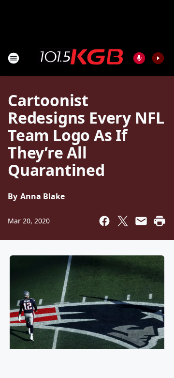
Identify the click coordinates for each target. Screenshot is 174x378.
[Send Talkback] (139, 58)
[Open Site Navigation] (13, 58)
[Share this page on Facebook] (104, 221)
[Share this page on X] (123, 221)
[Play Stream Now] (158, 58)
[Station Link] (80, 57)
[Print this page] (159, 221)
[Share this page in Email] (141, 221)
